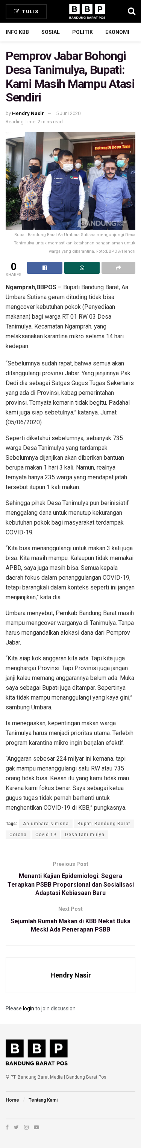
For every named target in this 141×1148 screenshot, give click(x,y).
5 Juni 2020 (68, 113)
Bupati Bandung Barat (103, 823)
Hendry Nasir (28, 113)
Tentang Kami (43, 1100)
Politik (82, 32)
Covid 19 (45, 834)
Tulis (30, 11)
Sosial (50, 32)
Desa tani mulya (85, 834)
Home (12, 1100)
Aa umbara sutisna (46, 823)
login (28, 1008)
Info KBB (17, 32)
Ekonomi (117, 32)
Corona (18, 834)
